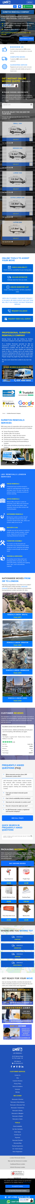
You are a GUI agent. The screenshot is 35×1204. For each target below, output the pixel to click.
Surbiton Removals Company (14, 413)
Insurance (17, 1089)
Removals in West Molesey (17, 1102)
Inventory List (17, 1134)
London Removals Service (17, 1158)
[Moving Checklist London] (17, 996)
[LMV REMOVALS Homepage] (6, 2)
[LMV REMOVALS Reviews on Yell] (9, 404)
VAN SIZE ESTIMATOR (17, 278)
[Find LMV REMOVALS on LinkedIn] (22, 1067)
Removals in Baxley (17, 1110)
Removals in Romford (17, 1099)
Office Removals (13, 499)
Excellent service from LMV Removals (14, 726)
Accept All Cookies (17, 1186)
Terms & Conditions (18, 1086)
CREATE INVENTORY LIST (17, 289)
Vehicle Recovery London (17, 1167)
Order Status (17, 1132)
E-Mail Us (18, 1061)
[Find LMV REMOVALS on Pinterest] (19, 1067)
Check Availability (17, 1126)
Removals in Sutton (18, 1119)
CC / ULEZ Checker (17, 1148)
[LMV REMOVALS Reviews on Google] (26, 404)
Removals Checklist (17, 1140)
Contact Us (17, 1075)
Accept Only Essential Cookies (17, 1190)
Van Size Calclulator (17, 1129)
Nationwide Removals (15, 514)
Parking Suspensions (17, 1146)
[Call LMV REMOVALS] (19, 6)
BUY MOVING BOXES (17, 863)
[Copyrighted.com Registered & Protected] (17, 1173)
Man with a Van (12, 527)
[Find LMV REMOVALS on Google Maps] (17, 1067)
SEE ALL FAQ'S (17, 818)
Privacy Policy (27, 1182)
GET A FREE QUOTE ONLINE (18, 1197)
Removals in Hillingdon (17, 1113)
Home (3, 413)
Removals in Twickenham (17, 1107)
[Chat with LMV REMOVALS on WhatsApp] (9, 1201)
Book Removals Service (26, 38)
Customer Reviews (17, 1080)
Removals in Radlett (17, 1116)
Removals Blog (17, 1143)
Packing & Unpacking (14, 556)
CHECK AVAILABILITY (18, 268)
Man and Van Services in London (17, 1161)
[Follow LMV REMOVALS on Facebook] (11, 1067)
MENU (29, 2)
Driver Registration (17, 1151)
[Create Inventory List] (17, 1014)
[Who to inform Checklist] (17, 1032)
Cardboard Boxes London (17, 1164)
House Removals (13, 483)
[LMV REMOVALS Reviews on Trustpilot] (26, 393)
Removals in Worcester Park (17, 1105)
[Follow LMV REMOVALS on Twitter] (14, 1067)
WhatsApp (29, 6)
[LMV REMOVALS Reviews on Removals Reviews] (9, 393)
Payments (17, 1137)
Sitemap (17, 1092)
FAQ (17, 1078)
